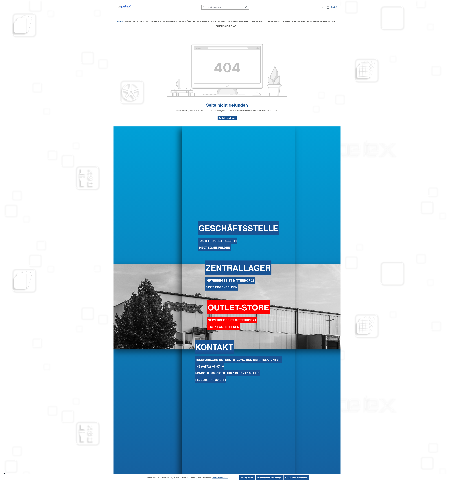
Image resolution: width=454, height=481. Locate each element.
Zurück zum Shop (227, 118)
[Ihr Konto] (322, 7)
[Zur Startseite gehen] (123, 6)
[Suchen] (246, 7)
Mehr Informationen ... (220, 478)
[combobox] (222, 7)
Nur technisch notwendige (269, 477)
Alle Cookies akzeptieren (296, 477)
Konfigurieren (247, 477)
